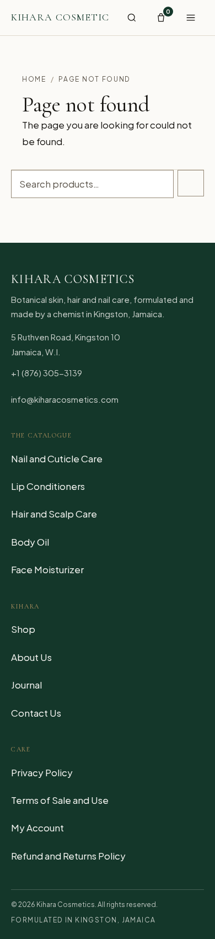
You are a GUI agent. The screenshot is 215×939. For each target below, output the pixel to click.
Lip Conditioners (48, 486)
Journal (26, 685)
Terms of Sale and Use (60, 800)
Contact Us (36, 713)
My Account (37, 827)
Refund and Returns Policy (68, 856)
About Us (31, 657)
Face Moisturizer (47, 569)
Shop (23, 629)
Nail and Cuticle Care (57, 458)
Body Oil (30, 542)
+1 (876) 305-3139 (46, 372)
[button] (132, 17)
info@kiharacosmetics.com (65, 399)
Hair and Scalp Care (54, 514)
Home (34, 79)
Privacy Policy (42, 772)
